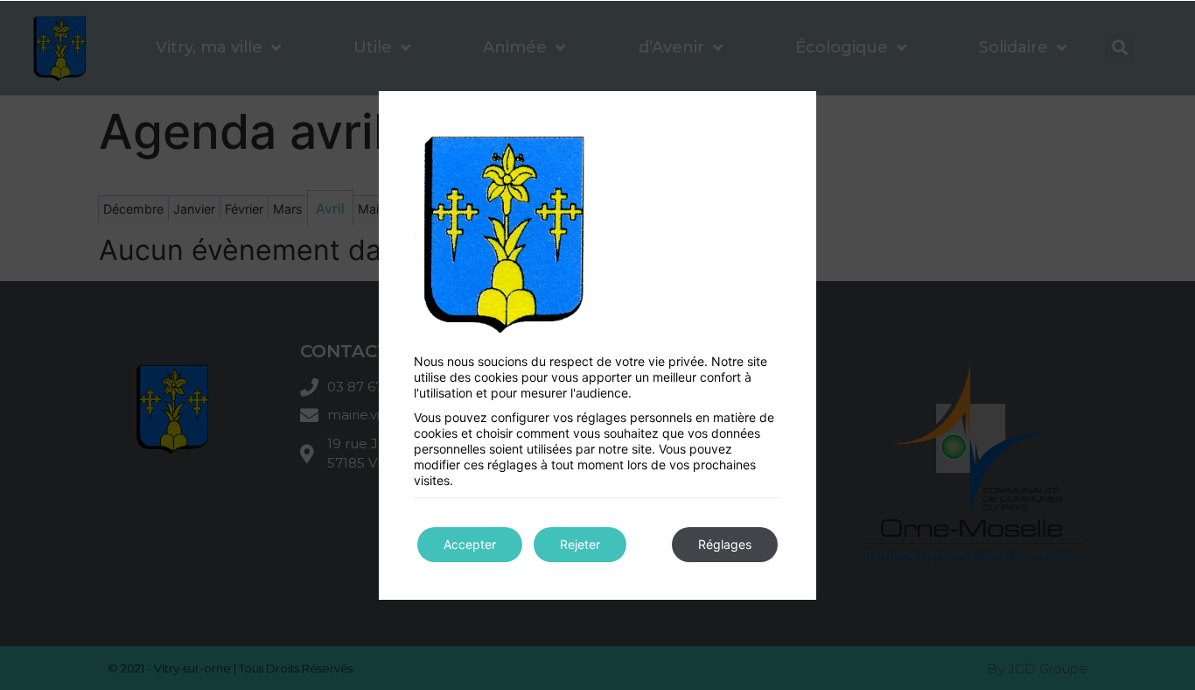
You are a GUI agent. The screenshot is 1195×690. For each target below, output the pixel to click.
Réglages (724, 544)
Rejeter (580, 544)
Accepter (470, 544)
